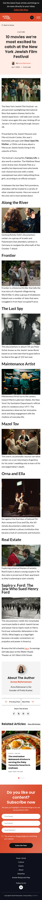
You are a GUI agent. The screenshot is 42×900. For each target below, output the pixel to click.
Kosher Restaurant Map (21, 877)
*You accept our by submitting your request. (20, 837)
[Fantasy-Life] (21, 101)
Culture (21, 32)
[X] (19, 714)
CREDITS (35, 895)
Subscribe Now (21, 9)
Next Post (26, 702)
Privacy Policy (21, 836)
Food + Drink (14, 753)
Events (21, 866)
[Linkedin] (28, 714)
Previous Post (14, 702)
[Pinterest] (23, 714)
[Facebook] (14, 714)
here (27, 648)
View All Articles (34, 724)
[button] (18, 778)
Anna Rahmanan (24, 63)
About (21, 870)
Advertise (21, 874)
